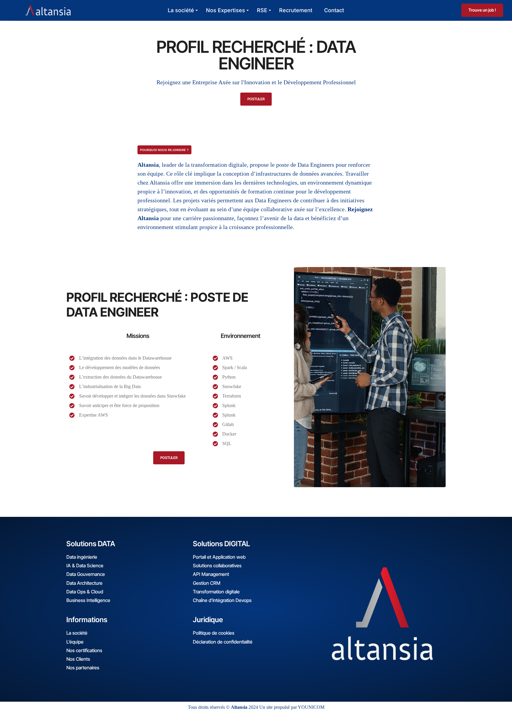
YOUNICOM (311, 707)
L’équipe (75, 642)
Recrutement (295, 10)
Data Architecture (84, 583)
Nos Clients (78, 659)
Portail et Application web (219, 557)
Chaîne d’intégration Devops (222, 600)
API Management (211, 574)
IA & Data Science (84, 565)
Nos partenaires (82, 668)
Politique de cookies (213, 633)
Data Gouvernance (85, 574)
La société (181, 10)
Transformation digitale (216, 592)
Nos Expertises (225, 10)
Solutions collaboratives (217, 565)
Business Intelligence (88, 600)
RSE (262, 10)
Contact (334, 10)
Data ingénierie (81, 557)
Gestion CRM (206, 583)
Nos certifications (84, 650)
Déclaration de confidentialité (222, 642)
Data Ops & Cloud (84, 592)
